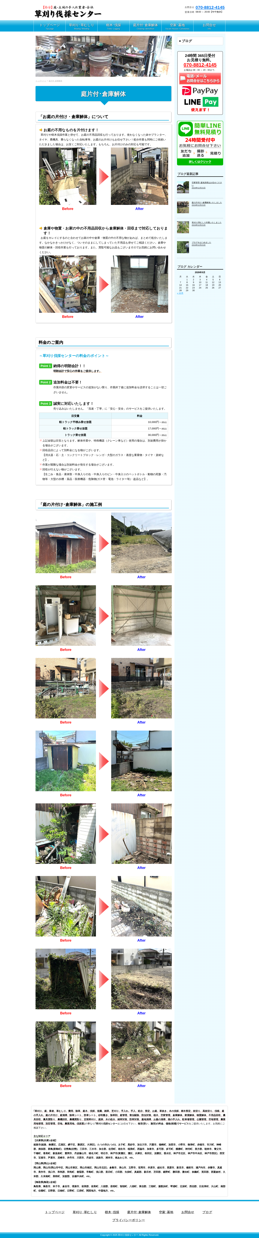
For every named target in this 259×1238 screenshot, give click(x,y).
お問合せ (187, 1212)
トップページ (41, 81)
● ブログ (185, 41)
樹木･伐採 (112, 1212)
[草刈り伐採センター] (68, 17)
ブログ (207, 1212)
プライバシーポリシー (128, 1220)
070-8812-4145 (210, 7)
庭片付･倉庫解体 (55, 81)
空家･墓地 (166, 1212)
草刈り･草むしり (85, 1212)
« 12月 (180, 293)
